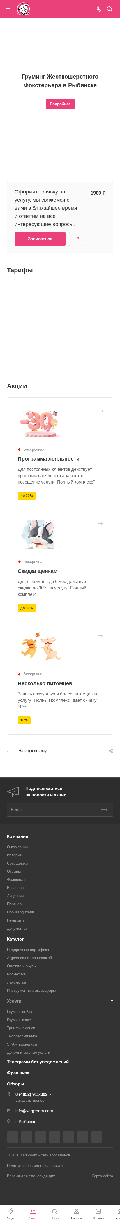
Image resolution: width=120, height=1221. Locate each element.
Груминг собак (19, 1011)
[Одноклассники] (82, 1137)
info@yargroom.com (34, 1110)
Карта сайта (102, 1176)
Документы (17, 928)
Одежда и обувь (21, 966)
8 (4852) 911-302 (31, 1094)
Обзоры (15, 1083)
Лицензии (15, 896)
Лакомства (16, 982)
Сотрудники (17, 863)
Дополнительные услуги (28, 1052)
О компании (17, 847)
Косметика (16, 974)
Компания (17, 836)
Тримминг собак (21, 1028)
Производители (20, 912)
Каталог (15, 938)
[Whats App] (96, 1137)
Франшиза (16, 879)
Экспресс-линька (22, 1036)
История (14, 855)
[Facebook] (26, 1137)
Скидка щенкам (37, 571)
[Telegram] (54, 1137)
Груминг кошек (20, 1020)
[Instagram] (40, 1137)
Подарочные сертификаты (30, 950)
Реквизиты (16, 920)
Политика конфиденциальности (35, 1165)
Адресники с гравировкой (29, 958)
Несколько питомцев (45, 683)
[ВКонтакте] (12, 1137)
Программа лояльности (49, 459)
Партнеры (15, 904)
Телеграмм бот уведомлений (38, 1061)
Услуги (14, 1000)
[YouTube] (68, 1137)
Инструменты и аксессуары (31, 990)
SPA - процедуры (22, 1044)
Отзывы (14, 871)
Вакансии (15, 888)
